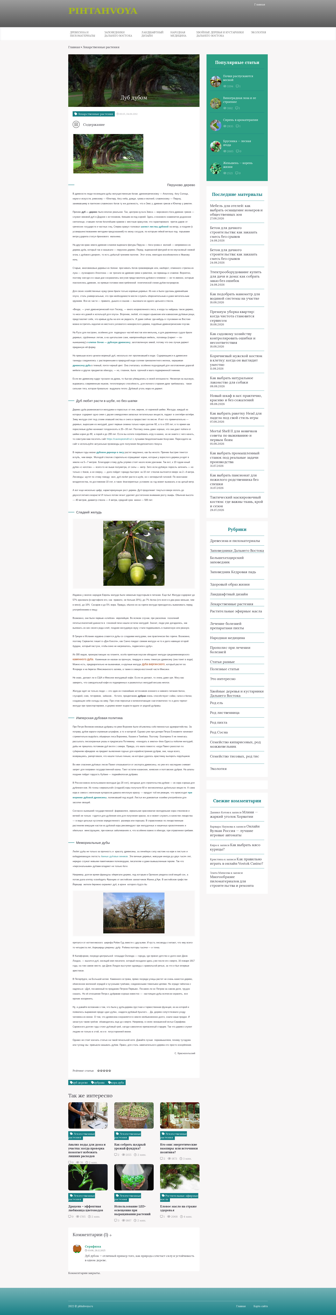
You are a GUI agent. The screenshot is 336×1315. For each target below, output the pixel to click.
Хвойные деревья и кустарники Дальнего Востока (220, 34)
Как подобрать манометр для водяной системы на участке (235, 296)
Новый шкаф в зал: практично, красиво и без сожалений (236, 397)
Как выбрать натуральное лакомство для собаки (231, 380)
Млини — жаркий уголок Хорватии (234, 814)
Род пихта (218, 722)
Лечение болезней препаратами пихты (227, 625)
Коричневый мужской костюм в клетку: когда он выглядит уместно (236, 360)
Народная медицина (178, 34)
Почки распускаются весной (238, 78)
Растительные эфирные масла (236, 611)
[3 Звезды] (104, 1070)
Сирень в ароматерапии (240, 120)
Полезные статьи (224, 669)
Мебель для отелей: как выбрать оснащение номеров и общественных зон (236, 210)
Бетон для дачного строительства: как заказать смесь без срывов (233, 232)
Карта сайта (261, 1306)
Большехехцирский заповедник (227, 559)
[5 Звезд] (109, 1070)
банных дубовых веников (114, 856)
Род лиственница (224, 712)
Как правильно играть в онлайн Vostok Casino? (236, 861)
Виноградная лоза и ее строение (239, 100)
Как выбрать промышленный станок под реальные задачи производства (235, 457)
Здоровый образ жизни (230, 584)
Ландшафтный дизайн (152, 34)
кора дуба (117, 1082)
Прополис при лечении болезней (230, 649)
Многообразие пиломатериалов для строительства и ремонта (232, 881)
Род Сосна (219, 732)
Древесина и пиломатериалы (82, 34)
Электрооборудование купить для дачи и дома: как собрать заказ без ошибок (235, 276)
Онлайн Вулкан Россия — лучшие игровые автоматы (235, 830)
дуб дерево (80, 1082)
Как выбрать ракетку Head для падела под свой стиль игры (236, 415)
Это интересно (223, 679)
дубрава (99, 1082)
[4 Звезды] (107, 1070)
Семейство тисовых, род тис (234, 756)
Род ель (216, 703)
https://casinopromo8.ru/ (119, 439)
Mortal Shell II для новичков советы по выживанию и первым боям (233, 435)
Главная (259, 4)
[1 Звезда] (98, 1070)
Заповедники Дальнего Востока (118, 34)
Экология (258, 32)
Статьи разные (222, 662)
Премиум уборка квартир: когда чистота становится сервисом (232, 316)
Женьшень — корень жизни (238, 165)
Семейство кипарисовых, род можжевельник (235, 744)
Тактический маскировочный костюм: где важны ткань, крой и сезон (236, 501)
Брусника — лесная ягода (237, 143)
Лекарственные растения (231, 604)
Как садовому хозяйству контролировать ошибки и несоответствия (232, 338)
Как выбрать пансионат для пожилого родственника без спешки (234, 479)
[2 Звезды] (101, 1070)
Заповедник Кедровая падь (233, 572)
